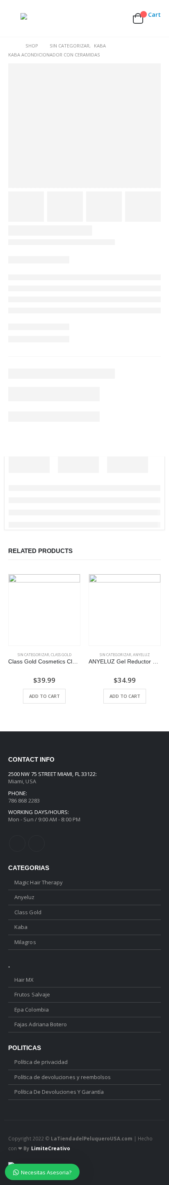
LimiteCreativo (51, 1148)
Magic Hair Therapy (38, 882)
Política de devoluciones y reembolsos (62, 1077)
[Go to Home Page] (11, 45)
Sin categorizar (33, 654)
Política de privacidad (41, 1062)
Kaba (20, 927)
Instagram (36, 843)
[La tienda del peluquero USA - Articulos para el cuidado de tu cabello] (37, 18)
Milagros (25, 942)
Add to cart (44, 696)
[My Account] (99, 18)
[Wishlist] (118, 18)
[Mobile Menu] (14, 18)
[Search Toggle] (81, 18)
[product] (44, 609)
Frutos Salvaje (32, 994)
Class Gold (61, 654)
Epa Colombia (31, 1009)
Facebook (17, 843)
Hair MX (24, 979)
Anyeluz (141, 654)
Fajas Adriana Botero (40, 1024)
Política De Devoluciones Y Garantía (59, 1091)
